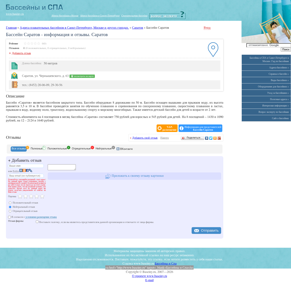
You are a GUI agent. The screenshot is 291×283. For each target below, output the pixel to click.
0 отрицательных (57, 48)
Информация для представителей (202, 128)
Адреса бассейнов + (279, 67)
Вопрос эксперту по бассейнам (274, 111)
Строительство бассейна (134, 15)
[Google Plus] (219, 138)
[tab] (19, 149)
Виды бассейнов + (280, 80)
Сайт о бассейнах (280, 118)
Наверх (164, 138)
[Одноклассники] (215, 138)
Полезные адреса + (279, 99)
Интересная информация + (275, 105)
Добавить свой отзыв (145, 138)
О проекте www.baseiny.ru (149, 276)
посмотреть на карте (83, 76)
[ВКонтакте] (207, 138)
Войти (16, 171)
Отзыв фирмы (15, 221)
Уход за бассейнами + (278, 92)
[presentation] (19, 149)
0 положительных (36, 48)
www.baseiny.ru (15, 14)
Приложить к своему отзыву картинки (137, 175)
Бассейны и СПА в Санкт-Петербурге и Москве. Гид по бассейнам (269, 59)
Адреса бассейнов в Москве (64, 15)
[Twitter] (211, 138)
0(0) (43, 43)
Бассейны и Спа (166, 263)
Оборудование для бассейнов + (273, 86)
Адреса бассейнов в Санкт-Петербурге (100, 15)
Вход (207, 27)
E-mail (149, 280)
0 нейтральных (76, 48)
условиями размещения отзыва (41, 216)
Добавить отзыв (21, 53)
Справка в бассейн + (279, 73)
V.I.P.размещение (170, 128)
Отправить (210, 230)
